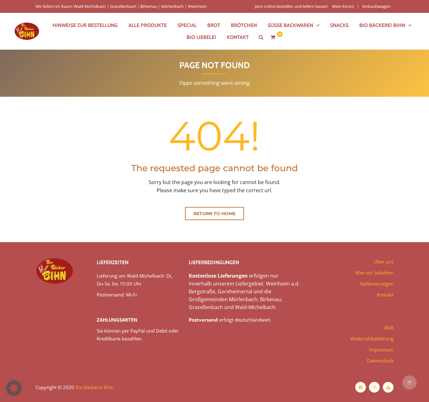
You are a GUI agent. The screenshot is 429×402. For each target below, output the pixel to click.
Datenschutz (380, 360)
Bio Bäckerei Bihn (94, 387)
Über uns (384, 261)
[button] (14, 388)
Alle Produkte (147, 25)
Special (187, 25)
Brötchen (244, 25)
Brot (213, 25)
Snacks (339, 25)
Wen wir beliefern (374, 272)
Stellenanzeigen (377, 283)
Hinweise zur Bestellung (85, 25)
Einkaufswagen (376, 6)
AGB (389, 327)
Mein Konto (343, 6)
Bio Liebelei (201, 37)
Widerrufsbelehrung (372, 338)
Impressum (381, 349)
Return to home (214, 213)
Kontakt (238, 37)
